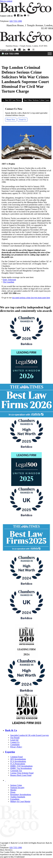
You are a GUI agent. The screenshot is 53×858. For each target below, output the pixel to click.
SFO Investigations (18, 759)
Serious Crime (16, 785)
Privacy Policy (16, 747)
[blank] (29, 780)
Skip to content (6, 1)
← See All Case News (12, 100)
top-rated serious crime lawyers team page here (31, 298)
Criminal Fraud (16, 757)
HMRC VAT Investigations (21, 766)
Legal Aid (14, 740)
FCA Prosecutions (17, 764)
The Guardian (8, 282)
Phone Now (11, 120)
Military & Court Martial (20, 801)
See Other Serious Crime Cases (36, 100)
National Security (17, 787)
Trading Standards (17, 797)
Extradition (14, 799)
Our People (15, 738)
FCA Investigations (18, 761)
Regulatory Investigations (20, 794)
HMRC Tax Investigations (21, 768)
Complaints (15, 744)
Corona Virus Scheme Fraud (21, 773)
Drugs (12, 792)
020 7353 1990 (16, 21)
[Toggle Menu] (50, 53)
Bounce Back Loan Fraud (20, 775)
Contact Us (14, 742)
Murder (13, 790)
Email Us (22, 120)
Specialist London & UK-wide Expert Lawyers (29, 735)
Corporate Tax (16, 771)
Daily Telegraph (9, 280)
